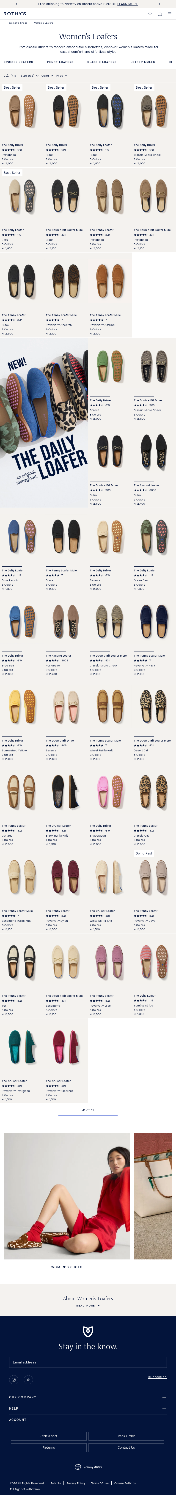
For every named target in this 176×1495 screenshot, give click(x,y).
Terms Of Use (100, 1483)
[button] (150, 13)
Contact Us (126, 1447)
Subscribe (157, 1377)
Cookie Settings (125, 1483)
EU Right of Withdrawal (25, 1489)
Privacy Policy (75, 1483)
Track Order (126, 1436)
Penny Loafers (60, 62)
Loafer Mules (143, 62)
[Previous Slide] (17, 4)
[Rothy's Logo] (15, 13)
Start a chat (49, 1436)
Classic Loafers (102, 62)
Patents (56, 1483)
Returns (49, 1447)
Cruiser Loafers (18, 62)
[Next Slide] (158, 4)
